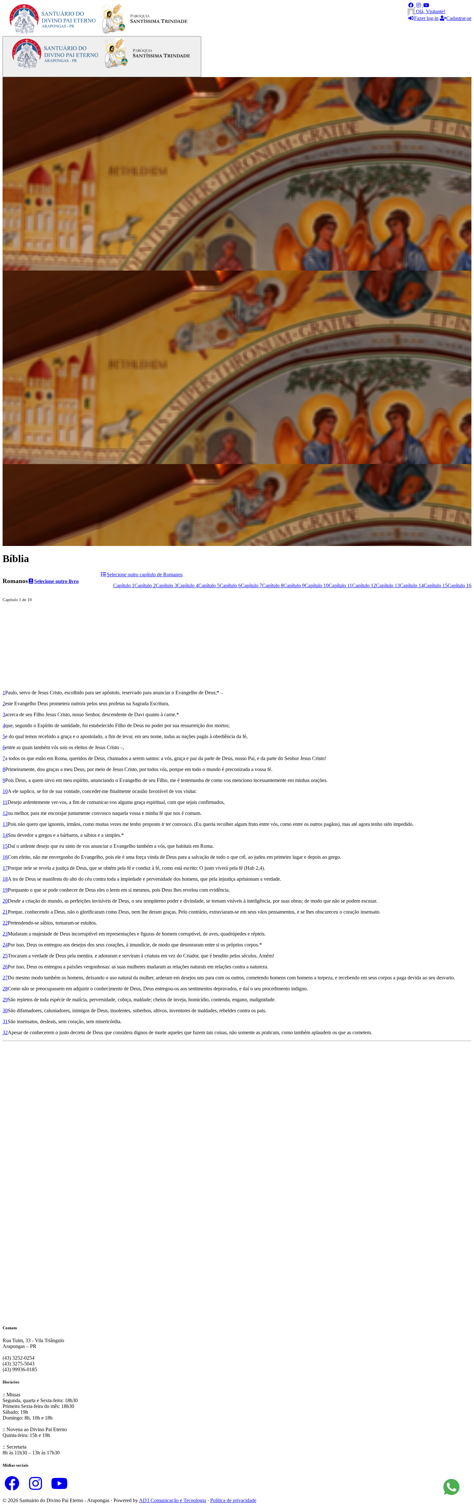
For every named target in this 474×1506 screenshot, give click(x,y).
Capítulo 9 (294, 585)
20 (5, 901)
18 (5, 879)
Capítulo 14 (412, 585)
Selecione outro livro (56, 581)
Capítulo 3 (166, 585)
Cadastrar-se (458, 18)
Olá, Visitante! (430, 11)
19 (5, 890)
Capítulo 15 (436, 585)
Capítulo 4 (187, 585)
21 (5, 912)
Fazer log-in (426, 18)
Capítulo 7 (251, 585)
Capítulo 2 (145, 585)
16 (5, 857)
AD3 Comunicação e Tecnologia (172, 1500)
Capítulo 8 (272, 585)
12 (5, 813)
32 (5, 1032)
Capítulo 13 (388, 585)
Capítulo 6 (230, 585)
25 (5, 955)
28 (5, 988)
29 (5, 999)
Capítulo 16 (459, 585)
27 (5, 977)
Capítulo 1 (123, 585)
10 (5, 791)
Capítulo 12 (364, 585)
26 (5, 966)
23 (5, 933)
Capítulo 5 (209, 585)
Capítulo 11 (340, 585)
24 (5, 944)
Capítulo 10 (317, 585)
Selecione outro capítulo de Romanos (145, 574)
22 (5, 923)
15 (5, 846)
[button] (411, 5)
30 (5, 1010)
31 (5, 1021)
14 (5, 835)
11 (5, 802)
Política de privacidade (233, 1500)
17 (5, 868)
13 (5, 824)
